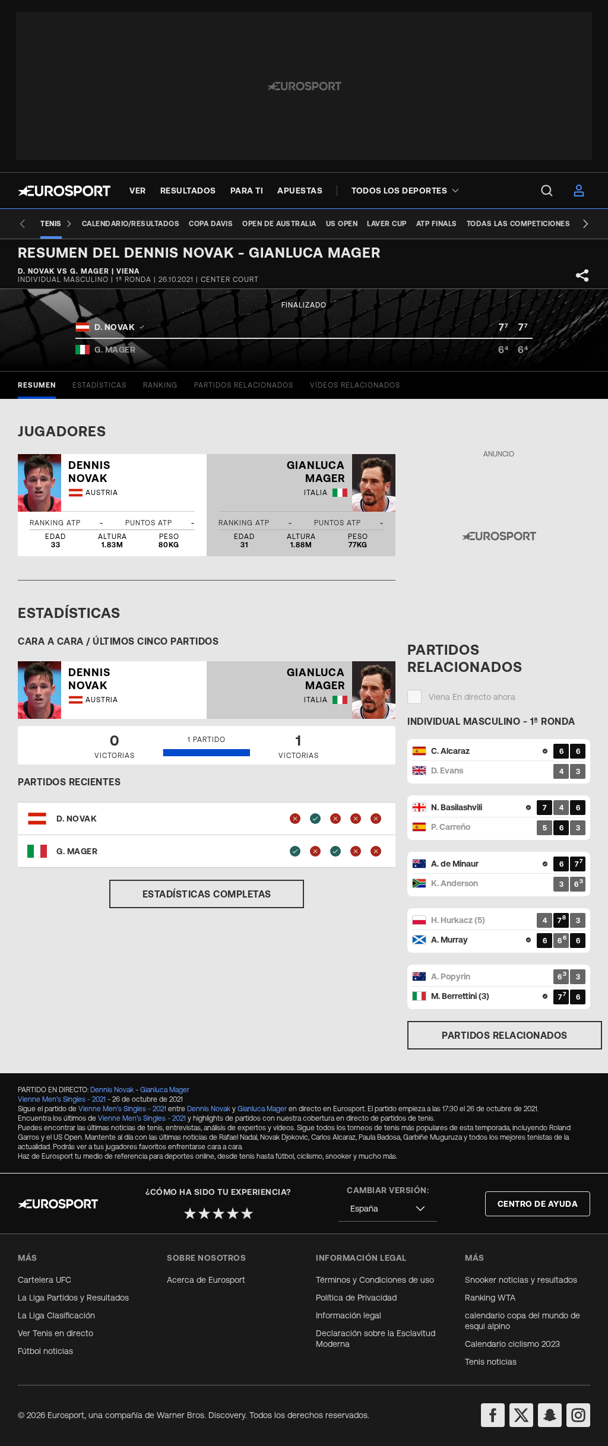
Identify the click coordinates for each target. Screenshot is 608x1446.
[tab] (37, 385)
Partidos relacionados (505, 1035)
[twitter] (521, 1415)
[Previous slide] (22, 224)
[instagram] (578, 1415)
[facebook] (493, 1415)
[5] (247, 1213)
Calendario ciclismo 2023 (512, 1344)
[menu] (547, 190)
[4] (233, 1213)
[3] (218, 1213)
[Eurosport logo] (64, 190)
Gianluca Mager (164, 1090)
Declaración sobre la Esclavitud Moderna (375, 1338)
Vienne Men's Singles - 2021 (62, 1099)
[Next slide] (585, 224)
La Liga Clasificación (56, 1315)
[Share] (582, 275)
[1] (190, 1213)
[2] (204, 1213)
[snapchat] (550, 1415)
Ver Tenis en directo (55, 1333)
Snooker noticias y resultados (521, 1280)
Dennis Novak (112, 1090)
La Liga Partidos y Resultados (73, 1297)
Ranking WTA (490, 1297)
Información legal (348, 1315)
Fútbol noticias (45, 1351)
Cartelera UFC (44, 1280)
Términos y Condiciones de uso (375, 1280)
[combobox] (387, 1209)
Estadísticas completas (206, 894)
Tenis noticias (491, 1361)
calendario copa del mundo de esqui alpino (522, 1321)
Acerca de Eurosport (206, 1280)
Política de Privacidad (356, 1297)
